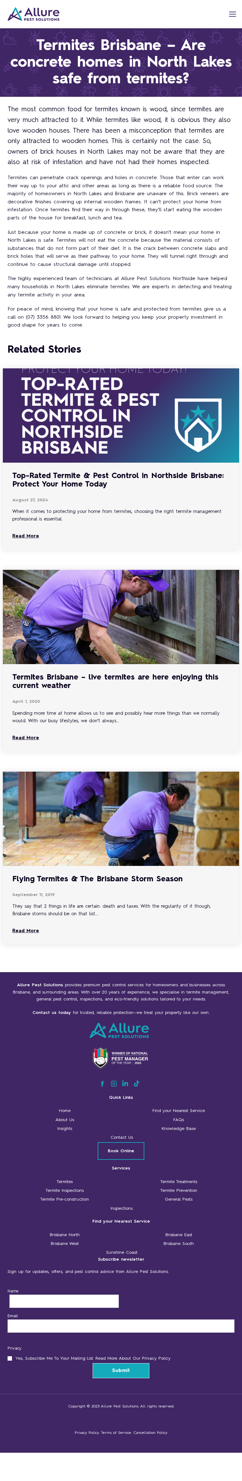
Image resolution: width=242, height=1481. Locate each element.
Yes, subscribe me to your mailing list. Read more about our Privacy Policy (92, 1358)
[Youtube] (136, 1085)
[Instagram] (114, 1085)
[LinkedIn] (125, 1085)
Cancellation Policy (150, 1433)
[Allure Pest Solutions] (55, 14)
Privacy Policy (87, 1433)
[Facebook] (102, 1085)
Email (13, 1316)
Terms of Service (116, 1433)
